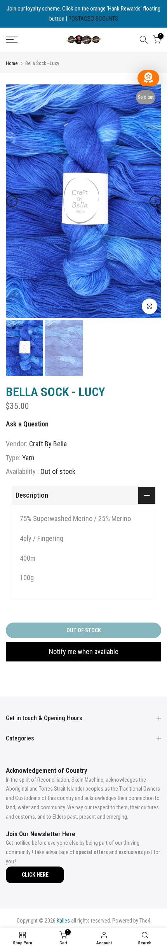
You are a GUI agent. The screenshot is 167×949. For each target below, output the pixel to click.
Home (11, 63)
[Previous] (11, 201)
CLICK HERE (35, 875)
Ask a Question (27, 424)
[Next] (155, 201)
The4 (144, 920)
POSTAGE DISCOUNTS (93, 18)
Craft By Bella (48, 444)
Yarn (28, 458)
